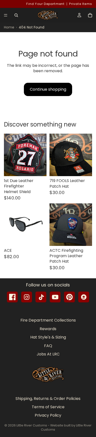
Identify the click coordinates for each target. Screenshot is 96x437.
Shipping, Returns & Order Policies (48, 398)
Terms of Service (48, 407)
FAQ (48, 345)
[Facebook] (12, 297)
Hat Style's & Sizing (48, 337)
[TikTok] (40, 297)
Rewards (48, 328)
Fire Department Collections (48, 320)
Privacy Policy (48, 415)
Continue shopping (48, 89)
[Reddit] (83, 297)
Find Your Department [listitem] (45, 3)
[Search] (16, 15)
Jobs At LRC (48, 354)
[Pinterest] (69, 297)
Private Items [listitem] (80, 3)
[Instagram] (26, 297)
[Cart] (90, 15)
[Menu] (5, 15)
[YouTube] (55, 297)
